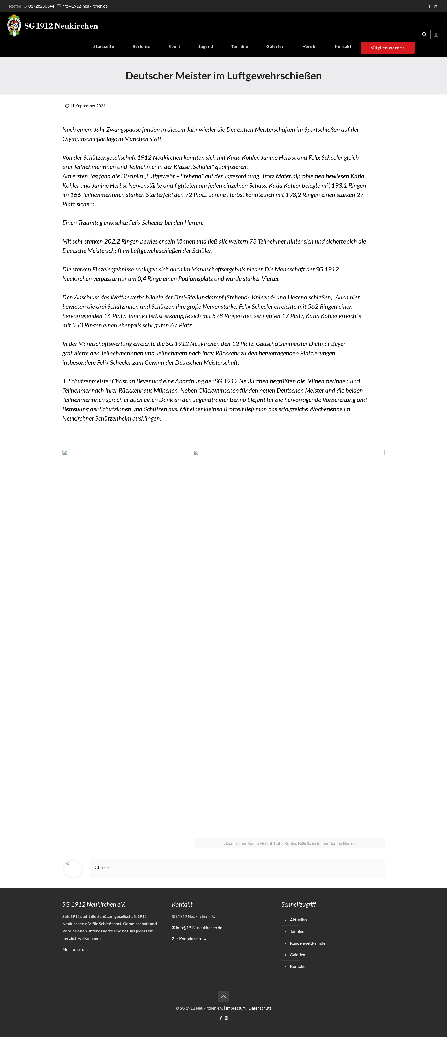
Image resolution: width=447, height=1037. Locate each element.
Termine (297, 931)
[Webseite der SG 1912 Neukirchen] (52, 25)
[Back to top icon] (223, 996)
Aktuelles (298, 919)
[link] (125, 644)
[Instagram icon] (436, 6)
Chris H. (103, 867)
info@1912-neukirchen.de (84, 5)
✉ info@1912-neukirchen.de (197, 927)
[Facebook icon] (429, 6)
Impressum (236, 1007)
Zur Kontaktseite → (189, 938)
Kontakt (297, 966)
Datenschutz (260, 1007)
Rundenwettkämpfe (307, 942)
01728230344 (41, 5)
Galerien (297, 954)
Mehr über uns (75, 949)
